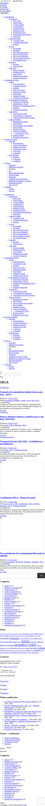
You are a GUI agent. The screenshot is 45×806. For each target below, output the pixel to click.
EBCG (11, 642)
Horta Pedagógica (20, 648)
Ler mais (3, 410)
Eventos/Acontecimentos (13, 605)
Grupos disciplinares (20, 145)
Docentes (12, 141)
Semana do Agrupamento (13, 625)
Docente (16, 64)
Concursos (16, 151)
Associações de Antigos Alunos (24, 118)
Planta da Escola (18, 31)
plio (25, 805)
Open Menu (4, 13)
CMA (6, 425)
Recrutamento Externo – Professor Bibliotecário (20, 715)
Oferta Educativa (19, 84)
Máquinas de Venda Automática (18, 650)
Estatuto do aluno (19, 96)
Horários (16, 88)
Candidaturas (23, 504)
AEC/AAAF (13, 185)
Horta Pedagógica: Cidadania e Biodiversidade (20, 721)
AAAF (6, 504)
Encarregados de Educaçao (18, 100)
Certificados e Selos (11, 742)
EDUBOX (19, 562)
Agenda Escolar (18, 29)
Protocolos (16, 37)
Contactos (7, 187)
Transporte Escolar (20, 450)
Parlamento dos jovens (21, 137)
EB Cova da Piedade (20, 54)
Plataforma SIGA (19, 72)
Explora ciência (18, 135)
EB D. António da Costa (21, 58)
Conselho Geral (18, 41)
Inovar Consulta (18, 70)
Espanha (39, 645)
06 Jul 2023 (13, 448)
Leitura (41, 648)
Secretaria (12, 165)
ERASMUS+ (17, 124)
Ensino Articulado (10, 601)
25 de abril (2, 634)
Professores (8, 619)
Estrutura (16, 157)
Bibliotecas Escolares (20, 76)
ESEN (32, 645)
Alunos (11, 82)
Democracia (38, 638)
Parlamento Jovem (10, 617)
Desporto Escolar (19, 129)
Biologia (37, 634)
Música (28, 650)
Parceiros (7, 744)
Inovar (28, 400)
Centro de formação (20, 78)
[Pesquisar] (41, 575)
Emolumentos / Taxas (20, 104)
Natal (33, 650)
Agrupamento (9, 17)
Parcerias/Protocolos (11, 615)
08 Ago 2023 (13, 423)
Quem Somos (17, 23)
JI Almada (16, 50)
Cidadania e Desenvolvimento (16, 636)
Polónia (38, 650)
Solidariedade (23, 652)
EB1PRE (7, 600)
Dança (31, 638)
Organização (13, 19)
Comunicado (37, 636)
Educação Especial (15, 183)
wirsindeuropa (35, 652)
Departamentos (18, 143)
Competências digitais (12, 400)
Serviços (7, 163)
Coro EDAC (8, 709)
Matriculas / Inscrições (21, 102)
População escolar (19, 33)
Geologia (8, 648)
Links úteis (12, 68)
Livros (7, 650)
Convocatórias (9, 596)
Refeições (18, 425)
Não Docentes (14, 155)
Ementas (16, 108)
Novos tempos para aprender (23, 126)
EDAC (26, 641)
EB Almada (17, 48)
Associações (13, 112)
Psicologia (12, 177)
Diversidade (4, 642)
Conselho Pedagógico (20, 42)
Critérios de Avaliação (20, 98)
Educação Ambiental (37, 642)
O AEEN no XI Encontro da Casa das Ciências (20, 702)
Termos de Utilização (11, 738)
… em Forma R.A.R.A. (21, 133)
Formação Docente (10, 609)
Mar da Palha (17, 127)
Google (23, 400)
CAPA (1, 636)
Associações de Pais (20, 114)
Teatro (29, 652)
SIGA (37, 400)
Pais (33, 400)
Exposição (2, 648)
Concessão (4, 638)
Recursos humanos (10, 139)
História (13, 648)
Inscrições (34, 648)
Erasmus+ (7, 603)
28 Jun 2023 (13, 502)
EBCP (15, 642)
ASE (16, 504)
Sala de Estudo (14, 175)
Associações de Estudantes (22, 116)
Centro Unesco (9, 590)
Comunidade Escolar (11, 80)
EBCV (19, 642)
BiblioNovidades (30, 634)
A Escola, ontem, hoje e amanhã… (16, 719)
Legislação (17, 153)
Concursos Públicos (11, 594)
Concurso (14, 638)
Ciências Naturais (29, 636)
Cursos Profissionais (25, 638)
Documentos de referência (22, 35)
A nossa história (18, 25)
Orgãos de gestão (15, 39)
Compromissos (18, 27)
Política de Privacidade (12, 740)
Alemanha (8, 634)
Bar (10, 171)
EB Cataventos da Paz (21, 52)
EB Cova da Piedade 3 (21, 56)
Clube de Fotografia (20, 131)
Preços (11, 425)
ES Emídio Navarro (20, 60)
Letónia (2, 650)
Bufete (42, 634)
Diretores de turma (19, 147)
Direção (16, 44)
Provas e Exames (19, 90)
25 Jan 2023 (13, 560)
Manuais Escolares (19, 92)
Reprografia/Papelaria (16, 173)
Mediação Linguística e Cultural (20, 181)
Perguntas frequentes (20, 110)
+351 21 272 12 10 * (10, 667)
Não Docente (17, 66)
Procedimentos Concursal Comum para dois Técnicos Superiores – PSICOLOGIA (22, 712)
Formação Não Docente (12, 611)
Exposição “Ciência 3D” (12, 729)
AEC (12, 504)
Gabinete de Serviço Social (18, 179)
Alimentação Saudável (17, 634)
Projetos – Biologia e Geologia (15, 725)
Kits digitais (17, 94)
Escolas (11, 46)
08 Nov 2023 (13, 398)
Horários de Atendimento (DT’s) (24, 106)
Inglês (27, 648)
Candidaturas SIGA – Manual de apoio (17, 497)
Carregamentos (9, 562)
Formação (12, 62)
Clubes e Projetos (15, 120)
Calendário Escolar (19, 86)
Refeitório (35, 562)
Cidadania (6, 636)
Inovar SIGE (17, 74)
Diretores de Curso (19, 149)
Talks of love (8, 727)
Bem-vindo (17, 21)
